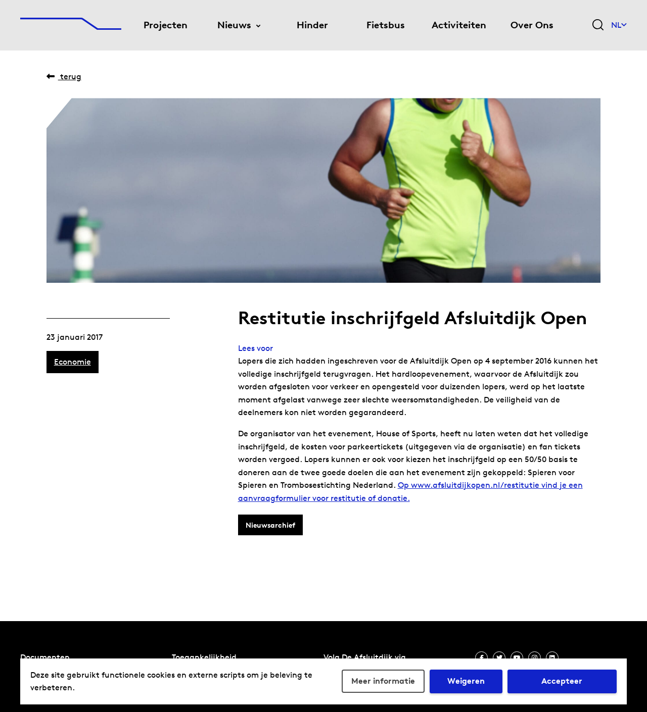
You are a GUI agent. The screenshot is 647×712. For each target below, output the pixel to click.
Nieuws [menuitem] (234, 25)
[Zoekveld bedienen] (598, 25)
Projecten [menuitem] (166, 25)
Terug (69, 76)
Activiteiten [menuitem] (459, 25)
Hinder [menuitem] (312, 25)
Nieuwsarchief (270, 525)
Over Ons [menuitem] (532, 25)
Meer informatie (383, 681)
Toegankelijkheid (204, 657)
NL (616, 25)
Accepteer (561, 681)
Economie (72, 362)
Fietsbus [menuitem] (385, 25)
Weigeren (466, 681)
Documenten (45, 657)
